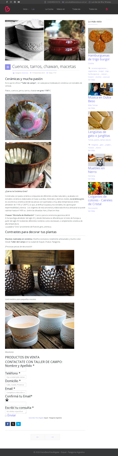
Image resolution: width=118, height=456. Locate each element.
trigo (107, 71)
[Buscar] (109, 9)
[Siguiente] (52, 437)
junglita (108, 145)
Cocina (91, 63)
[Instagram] (11, 2)
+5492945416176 (53, 2)
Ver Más (91, 79)
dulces (98, 148)
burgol (101, 71)
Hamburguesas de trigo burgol (98, 57)
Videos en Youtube (61, 11)
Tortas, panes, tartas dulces (99, 140)
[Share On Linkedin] (18, 424)
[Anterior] (38, 437)
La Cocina (49, 9)
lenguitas (94, 145)
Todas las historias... (76, 11)
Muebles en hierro (96, 170)
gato (101, 145)
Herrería (91, 176)
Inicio (25, 9)
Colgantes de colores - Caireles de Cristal (100, 200)
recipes (91, 77)
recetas (99, 77)
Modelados (25, 73)
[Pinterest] (15, 2)
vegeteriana (92, 71)
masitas (91, 148)
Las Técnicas (35, 11)
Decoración (93, 208)
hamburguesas (93, 74)
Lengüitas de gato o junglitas (99, 134)
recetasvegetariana (98, 68)
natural (103, 74)
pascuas (106, 77)
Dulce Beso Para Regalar (36, 418)
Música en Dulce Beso (99, 99)
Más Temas (93, 105)
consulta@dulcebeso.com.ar (76, 2)
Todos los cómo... (93, 11)
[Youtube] (19, 2)
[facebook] (7, 2)
